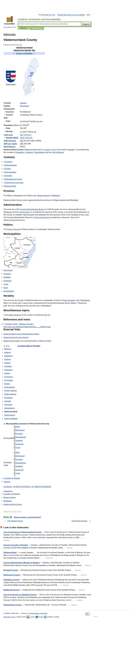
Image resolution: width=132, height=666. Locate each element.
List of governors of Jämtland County (20, 595)
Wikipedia (23, 28)
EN (88, 15)
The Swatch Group (15, 521)
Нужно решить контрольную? (27, 517)
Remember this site (48, 15)
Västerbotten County (12, 605)
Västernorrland (9, 552)
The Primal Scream (79, 521)
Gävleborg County (11, 580)
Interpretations (37, 28)
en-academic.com (9, 27)
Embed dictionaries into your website (71, 15)
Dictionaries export (9, 617)
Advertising (43, 613)
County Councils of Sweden (15, 545)
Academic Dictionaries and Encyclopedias (39, 19)
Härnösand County (11, 575)
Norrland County (10, 570)
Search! (86, 24)
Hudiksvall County (11, 590)
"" (11, 324)
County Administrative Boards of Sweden (21, 563)
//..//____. (27, 327)
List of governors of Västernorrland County (22, 532)
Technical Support (34, 613)
